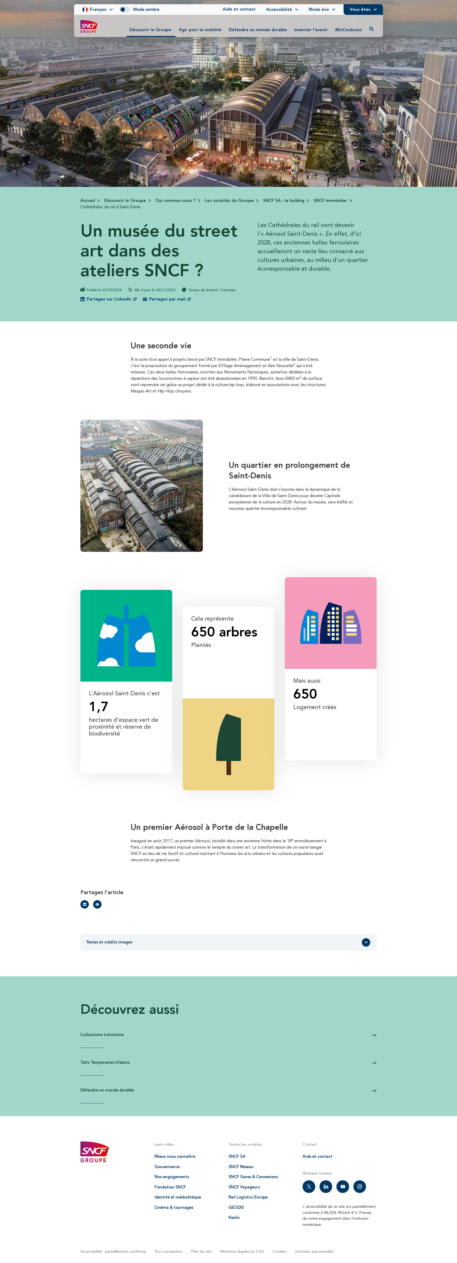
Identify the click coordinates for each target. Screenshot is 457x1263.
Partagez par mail (167, 299)
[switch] (125, 9)
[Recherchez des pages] (371, 28)
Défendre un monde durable (107, 1090)
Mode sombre (146, 9)
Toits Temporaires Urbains (105, 1062)
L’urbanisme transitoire (102, 1034)
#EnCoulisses (348, 29)
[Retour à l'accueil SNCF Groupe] (89, 26)
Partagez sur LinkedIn (109, 299)
